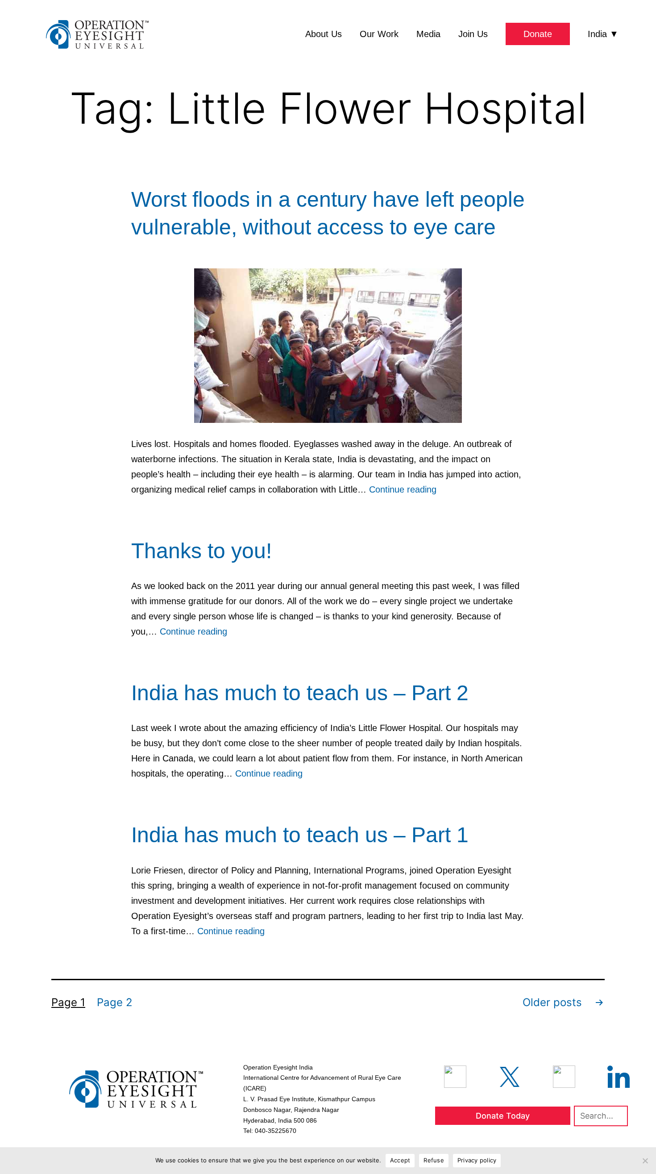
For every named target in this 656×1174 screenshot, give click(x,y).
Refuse (433, 1160)
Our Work (379, 34)
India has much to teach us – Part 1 (300, 835)
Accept (400, 1160)
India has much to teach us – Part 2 (300, 693)
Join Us (473, 34)
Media (428, 34)
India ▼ (603, 34)
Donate (537, 34)
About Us (323, 34)
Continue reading (402, 489)
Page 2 (115, 1002)
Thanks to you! (201, 551)
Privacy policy (477, 1160)
